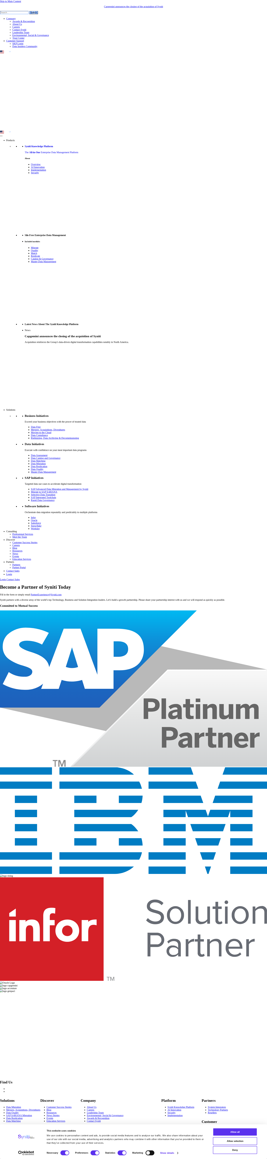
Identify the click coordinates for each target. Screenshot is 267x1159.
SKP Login (17, 43)
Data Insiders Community (24, 46)
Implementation (38, 170)
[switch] (95, 1152)
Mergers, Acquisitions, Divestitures (48, 429)
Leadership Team (20, 32)
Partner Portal (19, 567)
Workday (35, 528)
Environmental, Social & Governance (30, 35)
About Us (17, 24)
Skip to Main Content (10, 1)
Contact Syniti (19, 29)
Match (34, 253)
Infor (33, 517)
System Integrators (217, 1107)
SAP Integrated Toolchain (43, 497)
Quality (34, 250)
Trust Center (18, 38)
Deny (235, 1150)
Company (11, 18)
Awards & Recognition (23, 21)
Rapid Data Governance (43, 500)
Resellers (212, 1112)
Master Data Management (43, 261)
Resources (17, 550)
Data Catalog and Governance (45, 458)
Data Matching (38, 461)
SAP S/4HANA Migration (19, 1115)
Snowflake (36, 526)
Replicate (35, 256)
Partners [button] (10, 562)
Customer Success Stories (24, 542)
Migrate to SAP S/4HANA (44, 492)
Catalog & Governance (42, 258)
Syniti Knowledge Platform (180, 1107)
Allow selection (235, 1141)
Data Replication (39, 466)
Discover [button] (10, 539)
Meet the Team (19, 537)
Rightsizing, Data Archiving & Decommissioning (55, 438)
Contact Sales (12, 571)
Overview (36, 164)
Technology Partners (218, 1110)
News (15, 553)
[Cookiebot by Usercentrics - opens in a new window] (26, 1153)
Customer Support (15, 40)
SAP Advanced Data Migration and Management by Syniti (59, 489)
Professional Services (22, 534)
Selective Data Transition (43, 494)
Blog (14, 548)
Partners (16, 564)
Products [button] (10, 140)
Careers (16, 27)
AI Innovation (38, 167)
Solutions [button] (10, 409)
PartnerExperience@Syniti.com (46, 594)
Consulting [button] (11, 531)
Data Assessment (39, 455)
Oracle (34, 520)
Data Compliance (39, 435)
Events (15, 556)
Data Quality (37, 469)
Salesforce (36, 523)
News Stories (53, 1115)
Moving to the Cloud (41, 432)
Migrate (34, 247)
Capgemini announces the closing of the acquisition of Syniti (133, 6)
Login (9, 574)
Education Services (21, 559)
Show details (167, 1153)
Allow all (235, 1132)
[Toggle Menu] (1, 135)
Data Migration (38, 463)
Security (35, 172)
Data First (35, 427)
